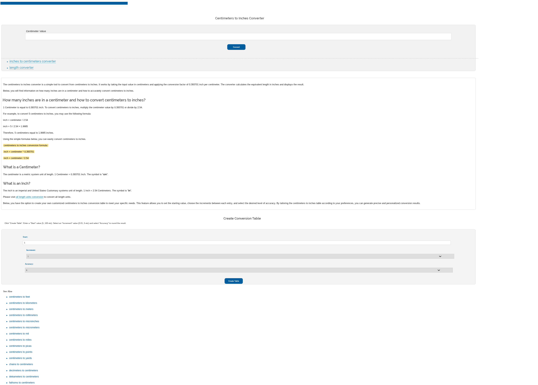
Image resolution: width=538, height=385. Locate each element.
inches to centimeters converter (33, 61)
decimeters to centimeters (23, 370)
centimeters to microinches (24, 321)
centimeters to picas (20, 346)
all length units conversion (29, 196)
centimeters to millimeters (23, 315)
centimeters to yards (20, 358)
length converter (22, 67)
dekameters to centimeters (24, 376)
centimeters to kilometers (23, 303)
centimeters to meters (21, 309)
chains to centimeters (21, 364)
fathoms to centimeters (22, 382)
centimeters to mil (19, 333)
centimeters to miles (20, 339)
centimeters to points (20, 352)
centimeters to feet (19, 296)
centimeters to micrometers (24, 327)
